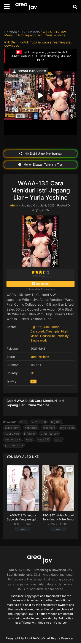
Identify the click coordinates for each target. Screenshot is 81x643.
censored (31, 427)
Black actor (51, 327)
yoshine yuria (14, 445)
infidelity (30, 433)
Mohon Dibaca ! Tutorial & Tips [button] (43, 164)
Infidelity (63, 336)
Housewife (47, 336)
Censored (37, 331)
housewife (12, 433)
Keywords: (10, 422)
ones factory (49, 433)
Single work (38, 340)
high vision (67, 427)
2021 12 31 (39, 422)
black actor (12, 427)
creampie (49, 427)
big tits (55, 422)
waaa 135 (43, 439)
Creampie (52, 331)
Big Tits (35, 327)
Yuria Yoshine (39, 356)
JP (32, 373)
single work (12, 439)
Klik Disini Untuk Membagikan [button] (43, 153)
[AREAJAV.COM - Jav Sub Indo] (27, 6)
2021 (23, 422)
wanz (58, 439)
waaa (28, 439)
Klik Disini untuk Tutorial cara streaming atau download (38, 44)
